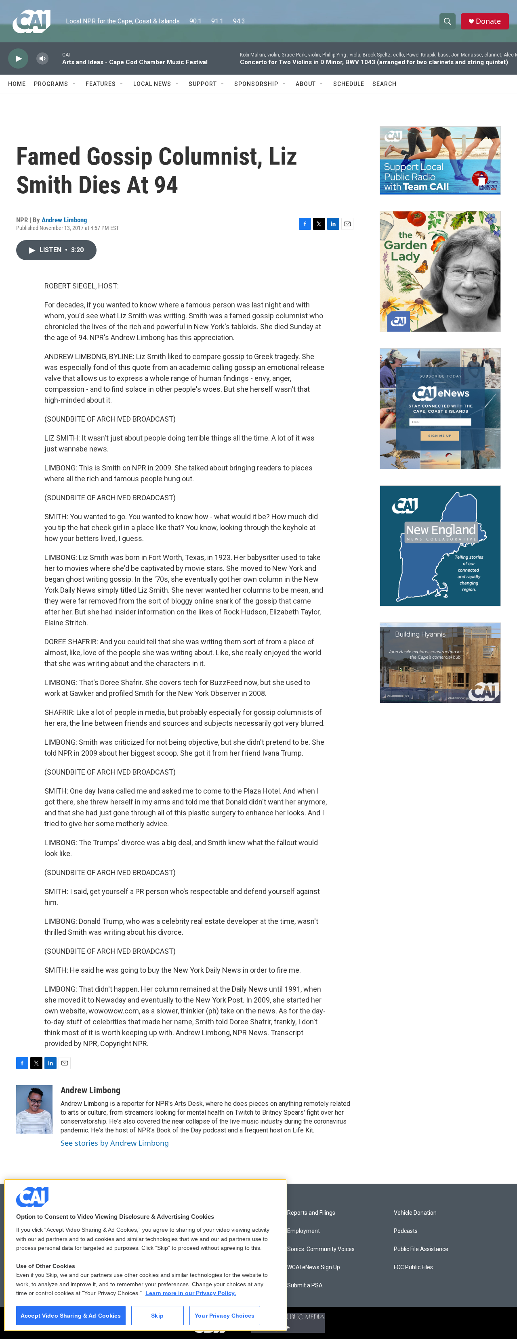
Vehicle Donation (415, 1213)
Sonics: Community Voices (321, 1249)
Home (17, 84)
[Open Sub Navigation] (74, 84)
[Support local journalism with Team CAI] (440, 160)
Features (101, 84)
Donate (488, 21)
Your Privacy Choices (224, 1315)
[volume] (42, 59)
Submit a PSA (305, 1286)
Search (384, 84)
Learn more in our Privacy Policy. (190, 1293)
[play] (18, 58)
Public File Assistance (421, 1249)
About (306, 84)
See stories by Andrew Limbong (115, 1143)
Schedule (348, 84)
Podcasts (406, 1231)
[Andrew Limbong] (34, 1109)
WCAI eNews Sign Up (313, 1267)
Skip (157, 1315)
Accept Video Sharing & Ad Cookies (71, 1315)
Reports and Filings (311, 1213)
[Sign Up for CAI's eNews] (440, 409)
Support (203, 84)
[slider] (55, 58)
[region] (145, 1255)
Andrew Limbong (64, 220)
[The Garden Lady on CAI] (440, 271)
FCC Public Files (413, 1267)
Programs (51, 84)
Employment (303, 1231)
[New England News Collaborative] (440, 546)
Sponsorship (256, 84)
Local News (152, 84)
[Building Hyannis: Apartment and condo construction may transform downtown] (440, 663)
